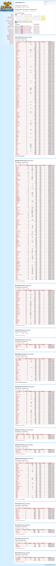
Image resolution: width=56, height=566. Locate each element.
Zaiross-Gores (18, 279)
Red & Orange (18, 375)
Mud (16, 509)
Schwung (17, 515)
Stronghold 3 (18, 320)
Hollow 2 (17, 226)
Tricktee (17, 189)
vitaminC (17, 379)
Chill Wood (17, 43)
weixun (17, 277)
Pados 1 (17, 128)
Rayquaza (17, 254)
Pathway (17, 371)
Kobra (17, 58)
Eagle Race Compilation (19, 470)
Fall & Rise (17, 172)
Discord (8, 18)
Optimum (17, 244)
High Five (17, 193)
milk (16, 315)
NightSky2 (17, 240)
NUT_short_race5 (18, 452)
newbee (17, 125)
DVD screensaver (26, 27)
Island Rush (17, 112)
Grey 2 (17, 367)
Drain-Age (17, 362)
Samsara (17, 346)
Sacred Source (18, 257)
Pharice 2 (17, 246)
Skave (17, 318)
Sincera (17, 138)
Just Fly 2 (17, 478)
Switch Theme (10, 27)
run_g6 (17, 531)
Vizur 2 (17, 276)
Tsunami (17, 52)
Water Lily (17, 149)
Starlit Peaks (17, 268)
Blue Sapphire (18, 75)
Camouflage (17, 54)
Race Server (11, 41)
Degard (17, 308)
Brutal (24, 25)
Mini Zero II (17, 512)
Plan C (17, 249)
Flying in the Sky (18, 298)
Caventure (17, 345)
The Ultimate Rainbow (19, 486)
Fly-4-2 (17, 402)
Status (12, 14)
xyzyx (16, 560)
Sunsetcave (17, 378)
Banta (16, 71)
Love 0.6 (17, 410)
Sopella (17, 140)
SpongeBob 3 (18, 266)
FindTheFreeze (18, 219)
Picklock (17, 438)
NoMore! (17, 316)
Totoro (17, 421)
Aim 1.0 (17, 301)
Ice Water (17, 63)
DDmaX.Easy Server (10, 35)
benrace (17, 73)
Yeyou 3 (17, 278)
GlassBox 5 (17, 102)
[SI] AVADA (17, 196)
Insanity (17, 477)
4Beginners (17, 47)
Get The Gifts (18, 404)
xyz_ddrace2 (17, 154)
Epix (16, 152)
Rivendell (17, 255)
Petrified (17, 130)
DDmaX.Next (24, 26)
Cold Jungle (17, 292)
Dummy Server (11, 34)
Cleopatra (17, 191)
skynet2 (17, 417)
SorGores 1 (17, 516)
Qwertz (17, 484)
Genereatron (17, 299)
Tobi (16, 273)
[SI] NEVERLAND (18, 198)
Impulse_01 (17, 409)
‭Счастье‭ (35, 28)
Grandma (17, 311)
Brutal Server (11, 32)
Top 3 (16, 147)
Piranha (17, 247)
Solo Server (11, 40)
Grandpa (17, 312)
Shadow (17, 153)
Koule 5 (17, 492)
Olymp (17, 243)
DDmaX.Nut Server (10, 38)
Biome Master (18, 304)
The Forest (17, 42)
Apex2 (26, 25)
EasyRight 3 (17, 46)
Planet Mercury (18, 131)
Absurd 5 (17, 70)
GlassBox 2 (17, 100)
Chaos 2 (27, 31)
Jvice (16, 177)
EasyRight (17, 88)
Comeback (17, 307)
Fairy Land (17, 364)
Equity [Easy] (18, 510)
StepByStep (17, 50)
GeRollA (17, 97)
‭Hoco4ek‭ (35, 25)
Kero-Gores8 (17, 231)
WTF (16, 150)
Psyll (16, 133)
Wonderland (17, 190)
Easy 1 (17, 87)
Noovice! (17, 182)
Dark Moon (17, 83)
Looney (17, 119)
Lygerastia (17, 235)
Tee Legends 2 (18, 517)
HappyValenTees (18, 369)
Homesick (17, 108)
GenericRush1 (18, 310)
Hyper (16, 228)
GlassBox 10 (17, 365)
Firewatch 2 (17, 93)
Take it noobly (18, 143)
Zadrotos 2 (17, 489)
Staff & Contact (10, 25)
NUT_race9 (17, 450)
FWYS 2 (17, 403)
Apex (16, 347)
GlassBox (17, 99)
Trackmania (17, 518)
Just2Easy (17, 114)
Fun (23, 27)
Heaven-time (17, 511)
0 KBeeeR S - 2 (18, 392)
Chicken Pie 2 (18, 79)
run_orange (17, 532)
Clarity (17, 208)
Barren (17, 303)
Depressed (17, 212)
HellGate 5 (17, 406)
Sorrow (17, 141)
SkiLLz (17, 264)
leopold (17, 314)
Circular (17, 80)
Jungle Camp (18, 113)
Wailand (17, 321)
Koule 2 (17, 491)
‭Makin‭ (35, 29)
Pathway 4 (17, 373)
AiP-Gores (17, 464)
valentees (17, 423)
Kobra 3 (17, 60)
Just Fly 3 (17, 479)
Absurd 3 (17, 69)
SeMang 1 (17, 135)
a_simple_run (18, 201)
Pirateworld (17, 483)
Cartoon (17, 55)
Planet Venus (18, 62)
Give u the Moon (18, 98)
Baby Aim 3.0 (18, 202)
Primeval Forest (18, 251)
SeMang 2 (17, 136)
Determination (18, 309)
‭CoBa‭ (35, 26)
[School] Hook (18, 67)
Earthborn (17, 171)
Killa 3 (17, 480)
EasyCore (17, 363)
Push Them (17, 252)
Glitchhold (17, 221)
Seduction (17, 258)
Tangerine (17, 51)
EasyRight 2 (17, 89)
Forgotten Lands (18, 173)
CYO (16, 211)
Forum (12, 18)
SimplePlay (17, 263)
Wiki (12, 19)
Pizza (16, 248)
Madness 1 (17, 481)
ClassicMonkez (18, 291)
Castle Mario (17, 168)
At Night (17, 435)
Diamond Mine (18, 86)
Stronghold (17, 300)
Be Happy (17, 466)
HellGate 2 (28, 26)
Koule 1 (17, 490)
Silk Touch (17, 261)
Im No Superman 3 (18, 475)
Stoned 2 (17, 296)
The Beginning (18, 269)
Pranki (17, 250)
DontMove (17, 545)
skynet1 (17, 416)
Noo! (16, 181)
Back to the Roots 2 (19, 360)
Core (16, 361)
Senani (17, 137)
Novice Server (11, 30)
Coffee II (17, 209)
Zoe (16, 324)
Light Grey (17, 117)
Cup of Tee (17, 169)
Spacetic (17, 319)
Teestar (17, 485)
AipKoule (17, 465)
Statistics (11, 24)
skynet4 (17, 418)
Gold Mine (17, 105)
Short (16, 259)
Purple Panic (17, 413)
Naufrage (17, 293)
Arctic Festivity (18, 558)
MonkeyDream (18, 179)
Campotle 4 (17, 468)
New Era (17, 239)
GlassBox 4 (17, 101)
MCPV (16, 411)
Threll (16, 146)
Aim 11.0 (17, 302)
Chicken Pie (17, 78)
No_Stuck (17, 514)
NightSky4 (17, 242)
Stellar (17, 348)
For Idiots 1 (17, 94)
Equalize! (17, 436)
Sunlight (17, 142)
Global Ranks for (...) (10, 29)
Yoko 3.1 (17, 323)
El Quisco (17, 45)
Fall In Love (17, 401)
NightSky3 (17, 241)
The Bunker (17, 270)
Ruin (16, 317)
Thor (16, 145)
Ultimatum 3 (17, 487)
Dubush (17, 214)
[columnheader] (19, 41)
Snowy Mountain (18, 265)
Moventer (17, 513)
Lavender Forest (18, 116)
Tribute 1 (28, 33)
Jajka (27, 30)
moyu (16, 238)
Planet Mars (17, 61)
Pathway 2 (17, 372)
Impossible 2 (18, 476)
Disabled (17, 544)
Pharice (17, 183)
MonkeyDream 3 (18, 237)
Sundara (17, 187)
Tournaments (10, 22)
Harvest (17, 107)
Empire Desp (17, 90)
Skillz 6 (17, 497)
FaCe (16, 218)
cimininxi (17, 306)
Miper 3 (17, 482)
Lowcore (17, 120)
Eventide (17, 91)
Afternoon (17, 166)
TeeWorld (17, 144)
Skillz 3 (17, 495)
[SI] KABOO (17, 197)
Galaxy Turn (17, 220)
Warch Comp (17, 488)
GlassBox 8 (17, 104)
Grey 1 (17, 366)
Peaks (17, 374)
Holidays (17, 225)
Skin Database (10, 23)
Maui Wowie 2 (18, 122)
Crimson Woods (18, 210)
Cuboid (17, 82)
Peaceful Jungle (18, 245)
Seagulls (17, 134)
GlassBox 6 (17, 103)
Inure (16, 48)
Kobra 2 (28, 14)
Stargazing (17, 267)
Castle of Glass (18, 396)
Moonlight (17, 124)
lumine (17, 234)
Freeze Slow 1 (18, 471)
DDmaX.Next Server (10, 36)
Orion (16, 127)
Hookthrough (18, 174)
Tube (16, 275)
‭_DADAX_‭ (35, 31)
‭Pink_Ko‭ (35, 30)
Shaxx (17, 414)
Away (16, 395)
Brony (17, 205)
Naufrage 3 (17, 294)
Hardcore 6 (17, 473)
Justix (17, 176)
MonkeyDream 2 (18, 180)
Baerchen (17, 203)
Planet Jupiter (18, 184)
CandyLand (17, 77)
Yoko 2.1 (17, 322)
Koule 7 (17, 493)
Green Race (17, 222)
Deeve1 (28, 29)
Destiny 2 (17, 469)
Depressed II (17, 213)
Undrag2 (17, 148)
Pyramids (17, 253)
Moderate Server (10, 31)
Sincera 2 (17, 139)
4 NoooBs (17, 195)
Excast (17, 217)
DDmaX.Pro (24, 30)
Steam (12, 20)
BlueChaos (17, 76)
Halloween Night (18, 106)
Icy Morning (17, 407)
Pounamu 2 (17, 132)
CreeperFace (17, 397)
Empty (17, 216)
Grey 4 (17, 368)
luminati (17, 233)
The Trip (17, 188)
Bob (16, 204)
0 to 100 (17, 194)
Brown (17, 206)
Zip (16, 380)
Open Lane (17, 126)
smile (16, 420)
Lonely (17, 118)
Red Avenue (17, 185)
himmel (17, 474)
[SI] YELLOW (18, 200)
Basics (17, 72)
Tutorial (17, 53)
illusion (17, 408)
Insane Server (11, 33)
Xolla (16, 151)
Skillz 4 (17, 496)
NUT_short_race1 (18, 451)
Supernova (17, 297)
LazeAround (17, 192)
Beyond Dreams (18, 74)
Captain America (18, 207)
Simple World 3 (18, 262)
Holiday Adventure (18, 224)
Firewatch (17, 92)
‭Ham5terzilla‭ (36, 27)
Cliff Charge (17, 81)
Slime (16, 186)
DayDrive (17, 170)
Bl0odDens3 (17, 305)
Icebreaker (17, 57)
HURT (16, 227)
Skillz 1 (17, 494)
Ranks (12, 15)
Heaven (17, 223)
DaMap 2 (17, 398)
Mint (16, 123)
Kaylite (17, 115)
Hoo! (16, 56)
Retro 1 (17, 377)
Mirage (17, 178)
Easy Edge (17, 215)
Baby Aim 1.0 (18, 167)
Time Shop (17, 272)
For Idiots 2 (17, 95)
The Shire (17, 271)
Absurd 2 (17, 68)
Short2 (17, 260)
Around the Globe (18, 394)
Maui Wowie (17, 121)
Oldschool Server (10, 39)
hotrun (17, 530)
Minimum (17, 236)
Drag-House (17, 400)
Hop (16, 370)
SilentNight (28, 32)
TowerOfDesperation (19, 274)
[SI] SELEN (17, 199)
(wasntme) (17, 65)
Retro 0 (17, 376)
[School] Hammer (18, 66)
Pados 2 (17, 129)
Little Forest (17, 64)
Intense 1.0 (17, 229)
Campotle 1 (17, 467)
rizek (16, 256)
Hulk (16, 109)
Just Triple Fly (18, 313)
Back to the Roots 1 (19, 359)
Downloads (8, 20)
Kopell (17, 232)
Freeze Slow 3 (18, 472)
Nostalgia (17, 295)
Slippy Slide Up (18, 559)
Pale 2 (17, 412)
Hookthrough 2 (18, 175)
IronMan (17, 111)
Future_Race (18, 96)
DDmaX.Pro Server (10, 37)
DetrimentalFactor (18, 85)
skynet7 (17, 419)
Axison (17, 44)
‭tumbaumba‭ (36, 33)
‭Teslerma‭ (35, 32)
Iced (16, 110)
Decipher (17, 84)
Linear (17, 49)
